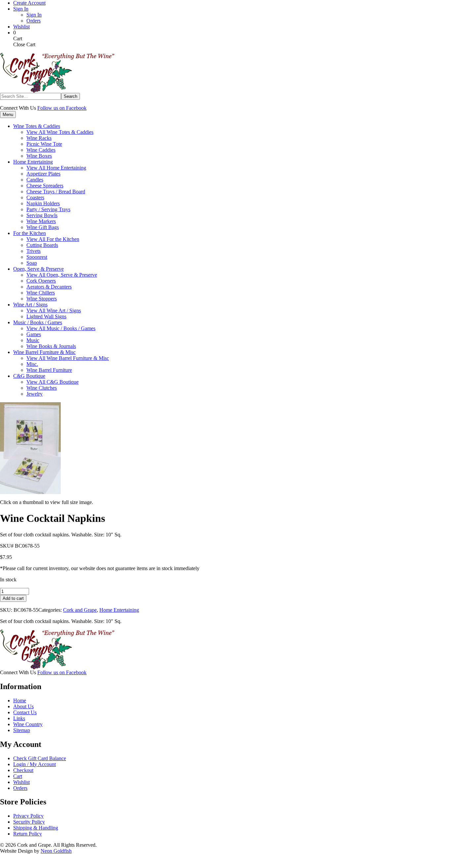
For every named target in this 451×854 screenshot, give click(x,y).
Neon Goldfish (56, 851)
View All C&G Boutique (52, 382)
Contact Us (25, 712)
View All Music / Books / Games (60, 328)
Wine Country (28, 724)
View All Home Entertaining (56, 168)
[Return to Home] (57, 91)
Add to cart (13, 598)
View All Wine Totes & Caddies (59, 132)
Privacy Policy (28, 816)
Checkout (23, 770)
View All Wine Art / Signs (53, 310)
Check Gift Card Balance (39, 758)
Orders (33, 20)
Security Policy (29, 822)
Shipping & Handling (35, 828)
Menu (8, 114)
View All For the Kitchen (52, 239)
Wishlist (21, 26)
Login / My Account (34, 764)
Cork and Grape (80, 610)
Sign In (20, 9)
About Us (23, 706)
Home (19, 700)
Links (19, 718)
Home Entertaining (119, 610)
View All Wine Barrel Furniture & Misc (67, 358)
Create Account (29, 3)
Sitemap (21, 730)
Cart (17, 776)
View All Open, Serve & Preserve (61, 275)
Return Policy (27, 833)
